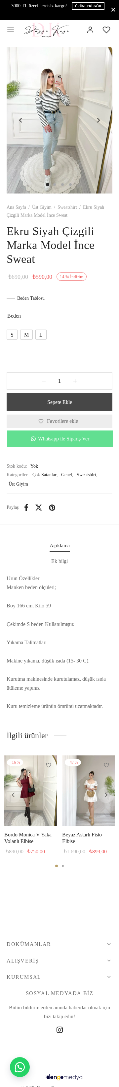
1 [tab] (56, 866)
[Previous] (13, 795)
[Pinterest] (52, 507)
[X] (39, 507)
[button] (59, 438)
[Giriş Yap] (90, 30)
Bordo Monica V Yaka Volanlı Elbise (28, 838)
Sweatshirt (67, 207)
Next (98, 120)
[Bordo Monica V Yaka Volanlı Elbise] (30, 790)
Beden (14, 316)
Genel (66, 474)
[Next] (106, 795)
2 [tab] (63, 866)
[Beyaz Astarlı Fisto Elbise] (88, 790)
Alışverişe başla (77, 14)
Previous (20, 120)
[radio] (12, 335)
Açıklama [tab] (60, 545)
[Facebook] (26, 507)
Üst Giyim (42, 207)
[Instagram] (59, 1030)
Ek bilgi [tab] (59, 561)
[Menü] (11, 30)
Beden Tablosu (31, 298)
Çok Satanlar (44, 474)
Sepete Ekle (59, 402)
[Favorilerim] (107, 30)
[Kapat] (113, 9)
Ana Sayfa (16, 207)
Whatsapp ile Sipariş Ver (63, 438)
